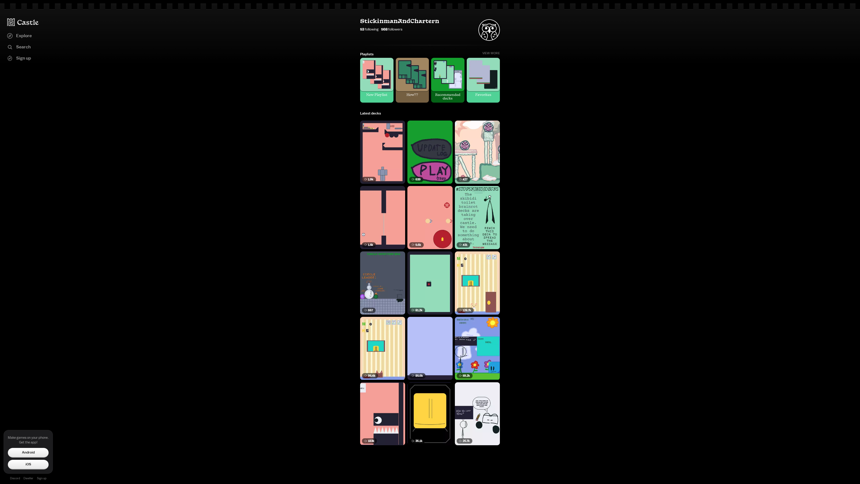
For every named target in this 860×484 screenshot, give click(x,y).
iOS (28, 464)
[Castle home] (23, 22)
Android (28, 452)
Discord (15, 478)
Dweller (28, 478)
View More (491, 53)
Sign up (41, 478)
